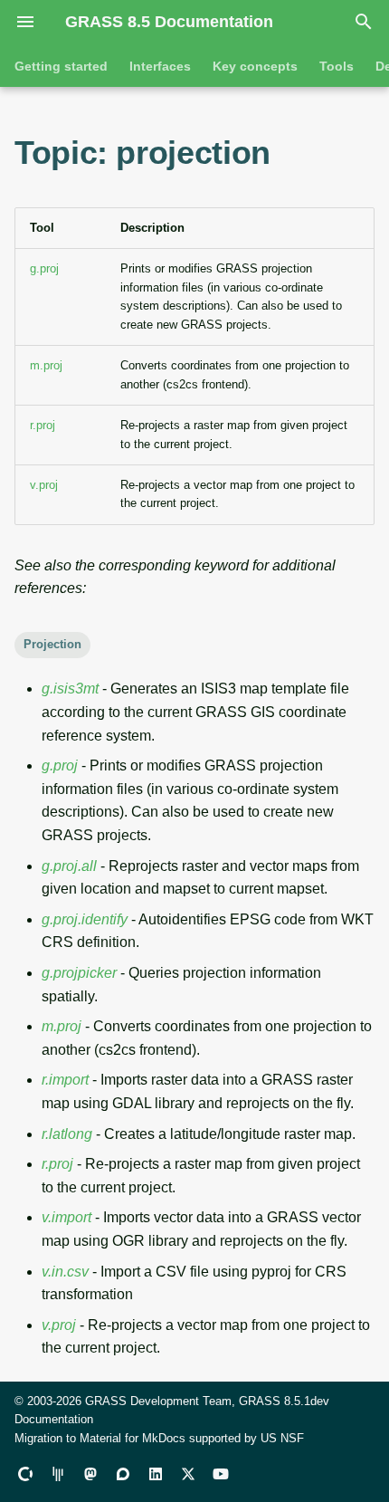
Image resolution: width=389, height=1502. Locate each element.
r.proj (42, 425)
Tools (336, 66)
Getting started (61, 66)
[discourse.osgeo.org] (123, 1473)
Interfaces (160, 66)
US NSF (282, 1438)
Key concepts (255, 66)
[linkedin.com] (155, 1473)
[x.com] (188, 1473)
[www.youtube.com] (220, 1473)
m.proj (46, 365)
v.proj (44, 485)
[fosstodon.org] (90, 1473)
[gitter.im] (57, 1473)
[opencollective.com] (25, 1473)
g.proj (44, 268)
